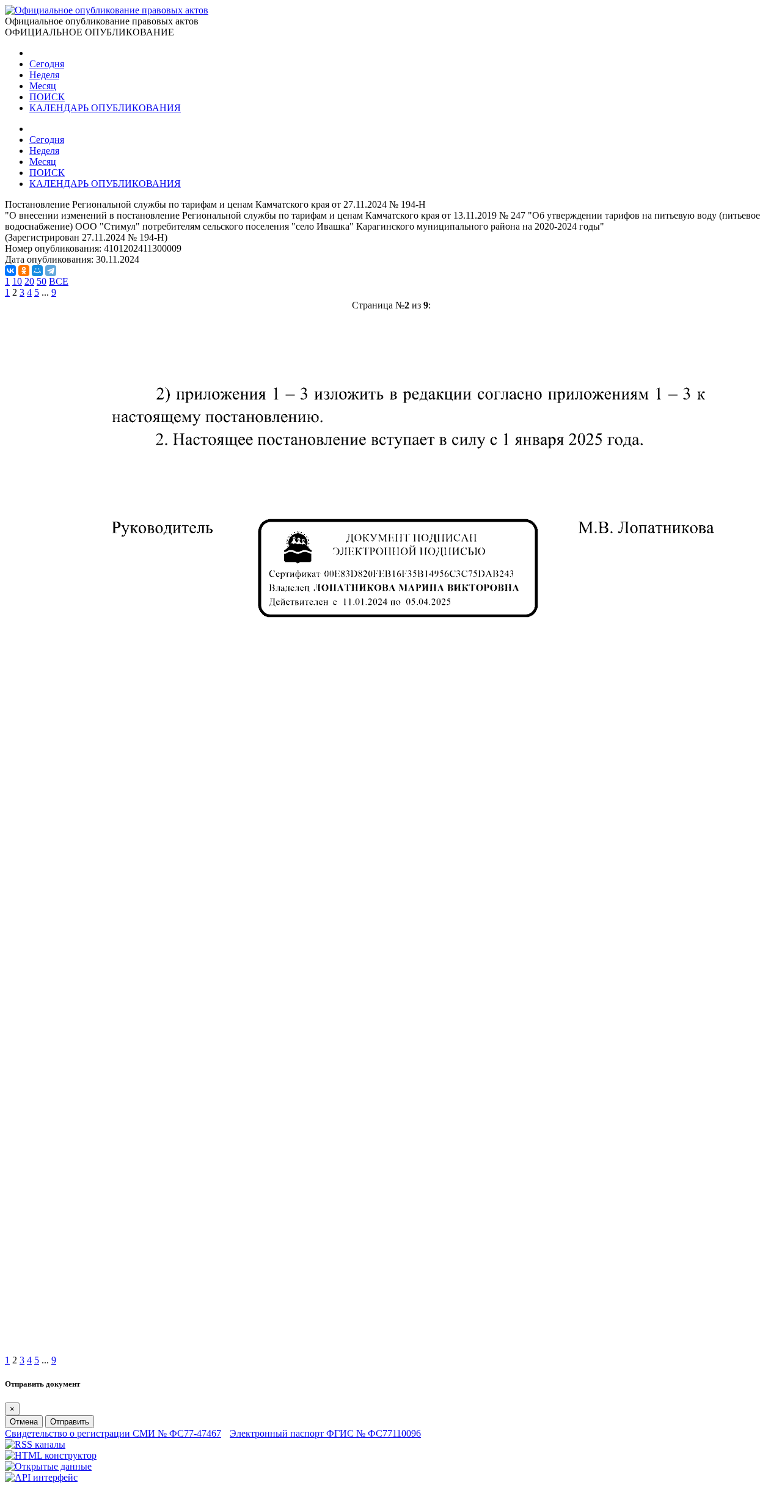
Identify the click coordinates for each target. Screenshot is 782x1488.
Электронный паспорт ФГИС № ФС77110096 (325, 1433)
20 (29, 281)
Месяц (42, 86)
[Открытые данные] (48, 1466)
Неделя (44, 75)
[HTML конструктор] (51, 1455)
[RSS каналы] (35, 1444)
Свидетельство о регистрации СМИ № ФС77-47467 (113, 1433)
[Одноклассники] (23, 270)
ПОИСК (47, 97)
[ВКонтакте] (10, 270)
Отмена (24, 1421)
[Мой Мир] (37, 270)
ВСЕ (58, 281)
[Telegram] (50, 270)
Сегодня (46, 64)
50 (41, 281)
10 (17, 281)
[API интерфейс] (41, 1477)
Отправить (69, 1421)
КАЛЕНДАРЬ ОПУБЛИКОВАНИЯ (105, 108)
